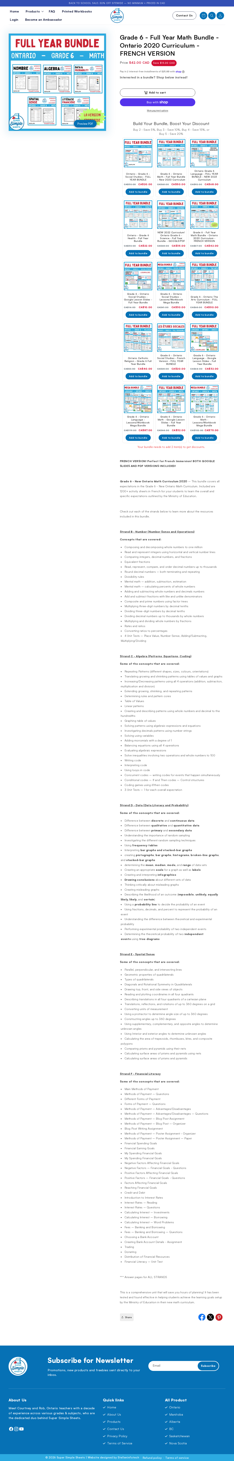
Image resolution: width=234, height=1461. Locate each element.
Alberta (174, 1421)
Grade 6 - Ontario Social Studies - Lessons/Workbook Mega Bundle (171, 298)
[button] (33, 11)
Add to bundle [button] (138, 191)
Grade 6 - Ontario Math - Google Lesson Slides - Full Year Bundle (171, 421)
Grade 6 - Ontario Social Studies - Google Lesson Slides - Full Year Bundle (138, 298)
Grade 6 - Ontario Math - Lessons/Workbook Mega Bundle (204, 421)
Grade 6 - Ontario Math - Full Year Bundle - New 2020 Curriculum (171, 176)
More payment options (157, 110)
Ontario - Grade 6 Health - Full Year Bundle (138, 238)
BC (171, 1428)
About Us (114, 1414)
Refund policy (152, 1457)
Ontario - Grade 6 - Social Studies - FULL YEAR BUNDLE (138, 176)
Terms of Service (119, 1443)
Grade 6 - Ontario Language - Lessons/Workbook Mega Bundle (138, 421)
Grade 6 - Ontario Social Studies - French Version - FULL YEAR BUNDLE (171, 359)
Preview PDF (85, 123)
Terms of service (177, 1457)
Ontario (174, 1407)
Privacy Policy (117, 1436)
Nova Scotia (178, 1443)
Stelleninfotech (128, 1457)
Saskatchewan (179, 1436)
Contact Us (184, 15)
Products (114, 1421)
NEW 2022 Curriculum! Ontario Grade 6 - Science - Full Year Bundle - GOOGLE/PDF (171, 236)
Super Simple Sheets (71, 1457)
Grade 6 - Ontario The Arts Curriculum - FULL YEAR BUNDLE (204, 299)
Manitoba (176, 1414)
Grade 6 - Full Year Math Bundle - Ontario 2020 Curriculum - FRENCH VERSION (204, 236)
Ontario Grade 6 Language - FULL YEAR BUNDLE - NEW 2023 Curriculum (204, 175)
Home (111, 1407)
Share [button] (128, 1317)
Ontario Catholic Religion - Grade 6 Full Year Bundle (138, 361)
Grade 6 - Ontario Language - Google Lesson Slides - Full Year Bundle (204, 359)
